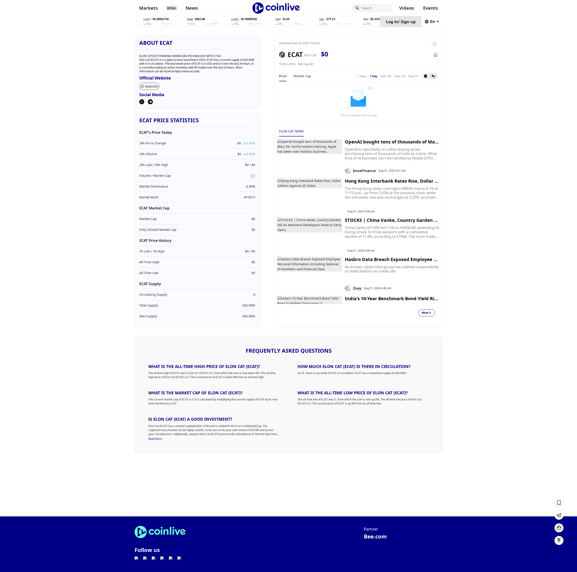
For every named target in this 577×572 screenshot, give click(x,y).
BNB (181, 19)
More (425, 313)
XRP (269, 19)
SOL (313, 19)
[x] (141, 102)
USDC (226, 19)
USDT (138, 19)
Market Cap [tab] (302, 76)
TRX (357, 19)
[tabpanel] (358, 101)
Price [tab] (282, 76)
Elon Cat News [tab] (291, 131)
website (151, 86)
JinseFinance (364, 170)
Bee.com (375, 536)
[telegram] (150, 102)
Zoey (357, 288)
